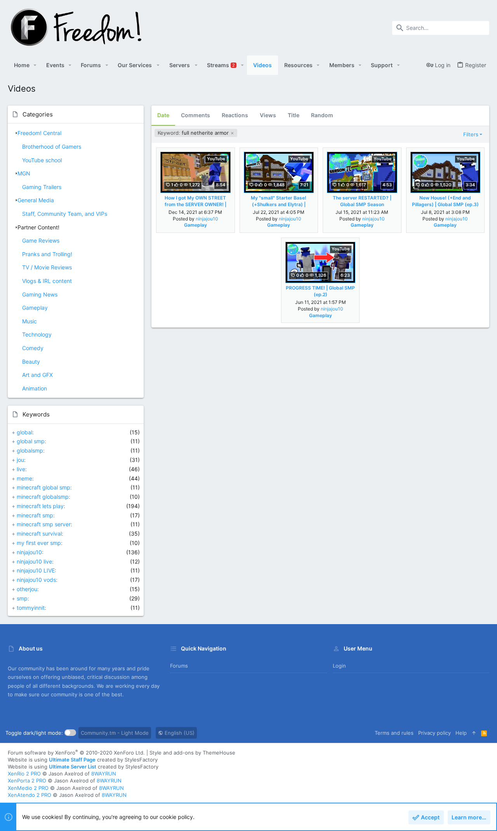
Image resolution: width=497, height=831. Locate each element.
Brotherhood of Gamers (51, 146)
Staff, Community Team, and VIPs (64, 213)
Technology (37, 334)
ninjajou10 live (34, 561)
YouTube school (42, 160)
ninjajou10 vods (36, 579)
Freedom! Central (39, 133)
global (24, 432)
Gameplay (35, 307)
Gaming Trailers (41, 187)
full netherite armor (194, 133)
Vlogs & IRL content (47, 281)
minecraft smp (35, 515)
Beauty (31, 361)
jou (20, 459)
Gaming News (39, 294)
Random (322, 115)
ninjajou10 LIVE (36, 570)
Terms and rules (394, 733)
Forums (179, 666)
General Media (35, 200)
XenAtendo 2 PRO (29, 795)
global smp (31, 441)
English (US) (179, 733)
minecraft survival (39, 533)
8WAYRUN (103, 773)
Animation (34, 388)
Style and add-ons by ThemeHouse (192, 752)
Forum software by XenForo (76, 752)
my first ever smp (39, 543)
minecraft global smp (43, 487)
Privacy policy (434, 733)
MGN (23, 173)
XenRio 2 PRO (24, 773)
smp (22, 598)
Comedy (32, 348)
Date (163, 115)
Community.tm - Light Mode (115, 733)
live (21, 469)
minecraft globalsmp (43, 496)
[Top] (474, 733)
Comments (195, 115)
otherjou (27, 589)
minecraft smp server (44, 524)
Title (293, 115)
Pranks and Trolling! (47, 254)
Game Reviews (40, 240)
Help (461, 733)
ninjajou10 (29, 552)
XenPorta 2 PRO (27, 780)
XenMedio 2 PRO (28, 788)
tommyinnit (31, 607)
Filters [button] (470, 134)
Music (29, 321)
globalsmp (30, 450)
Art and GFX (37, 374)
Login (339, 666)
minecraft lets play (40, 506)
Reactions (235, 115)
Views (268, 115)
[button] (35, 65)
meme (24, 478)
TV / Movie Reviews (47, 267)
